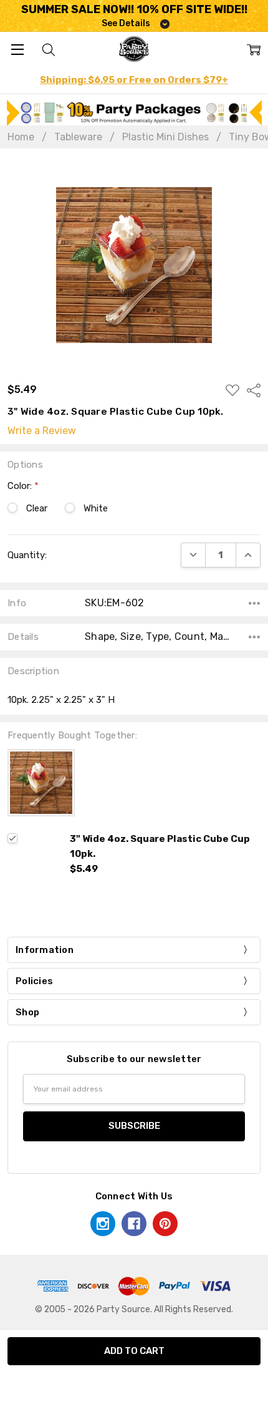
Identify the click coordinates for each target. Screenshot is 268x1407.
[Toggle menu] (17, 49)
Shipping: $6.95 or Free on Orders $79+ (134, 79)
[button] (134, 112)
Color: (23, 485)
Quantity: (27, 555)
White (96, 508)
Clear (36, 508)
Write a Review (41, 431)
